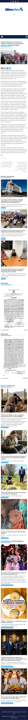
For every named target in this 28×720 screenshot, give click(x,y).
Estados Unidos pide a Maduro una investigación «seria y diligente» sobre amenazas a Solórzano (6, 164)
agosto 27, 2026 (5, 530)
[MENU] (27, 37)
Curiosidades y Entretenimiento (7, 585)
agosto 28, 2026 (5, 490)
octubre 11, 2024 (5, 198)
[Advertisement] (14, 25)
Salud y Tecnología (4, 427)
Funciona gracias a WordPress (8, 716)
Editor (11, 48)
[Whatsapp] (4, 68)
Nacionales (4, 158)
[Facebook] (7, 68)
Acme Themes (14, 717)
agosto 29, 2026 (5, 413)
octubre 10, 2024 (5, 267)
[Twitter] (10, 68)
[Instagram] (2, 68)
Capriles (14, 124)
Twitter (20, 86)
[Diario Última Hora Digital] (2, 36)
